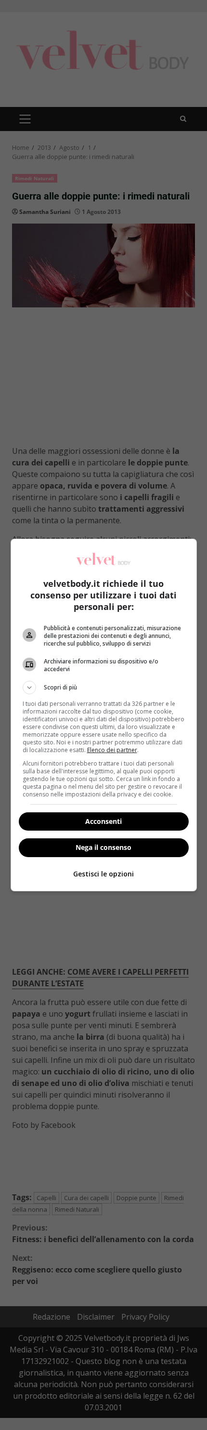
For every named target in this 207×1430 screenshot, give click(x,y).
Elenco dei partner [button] (112, 750)
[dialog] (104, 715)
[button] (104, 687)
